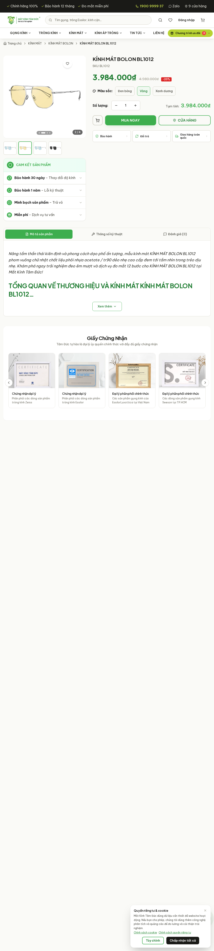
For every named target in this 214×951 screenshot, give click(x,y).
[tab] (10, 148)
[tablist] (107, 234)
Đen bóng (125, 91)
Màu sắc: (105, 91)
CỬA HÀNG (187, 120)
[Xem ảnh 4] (49, 132)
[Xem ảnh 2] (43, 132)
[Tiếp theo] (205, 382)
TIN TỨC (136, 33)
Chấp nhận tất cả (183, 940)
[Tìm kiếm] (160, 20)
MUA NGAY (130, 120)
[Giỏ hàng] (202, 20)
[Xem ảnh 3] (47, 132)
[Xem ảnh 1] (39, 132)
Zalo (176, 6)
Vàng (144, 91)
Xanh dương (164, 91)
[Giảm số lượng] (116, 105)
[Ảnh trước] (10, 97)
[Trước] (9, 382)
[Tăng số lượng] (135, 105)
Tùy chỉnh (153, 940)
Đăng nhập (186, 20)
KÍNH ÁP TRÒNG (106, 33)
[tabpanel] (107, 278)
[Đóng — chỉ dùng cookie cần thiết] (205, 910)
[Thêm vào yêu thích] (67, 63)
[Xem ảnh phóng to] (78, 63)
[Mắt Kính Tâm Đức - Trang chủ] (24, 20)
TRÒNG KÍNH (48, 33)
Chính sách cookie (145, 932)
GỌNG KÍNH (18, 33)
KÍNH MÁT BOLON (60, 43)
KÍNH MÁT (76, 33)
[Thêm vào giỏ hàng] (98, 120)
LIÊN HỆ (158, 33)
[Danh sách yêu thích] (170, 20)
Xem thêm (105, 306)
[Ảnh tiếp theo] (78, 97)
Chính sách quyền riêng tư (175, 932)
